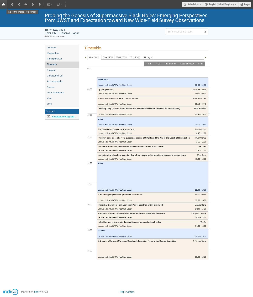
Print (149, 63)
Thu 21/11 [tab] (135, 57)
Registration (53, 53)
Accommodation (55, 81)
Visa (49, 98)
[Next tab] (205, 57)
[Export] (50, 4)
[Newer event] (32, 4)
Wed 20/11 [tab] (121, 57)
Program (51, 70)
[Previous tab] (85, 57)
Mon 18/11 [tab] (94, 57)
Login (247, 4)
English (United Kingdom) (221, 4)
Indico (37, 291)
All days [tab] (148, 57)
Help (122, 291)
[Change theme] (60, 4)
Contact (130, 291)
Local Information (55, 92)
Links (49, 103)
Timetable (52, 64)
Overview (51, 47)
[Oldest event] (12, 4)
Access (51, 87)
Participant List (54, 58)
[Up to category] (26, 4)
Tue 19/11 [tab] (108, 57)
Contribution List (55, 75)
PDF (158, 63)
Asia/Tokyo (193, 4)
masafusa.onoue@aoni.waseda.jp (68, 116)
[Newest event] (39, 4)
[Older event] (19, 4)
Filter (200, 63)
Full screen (170, 63)
